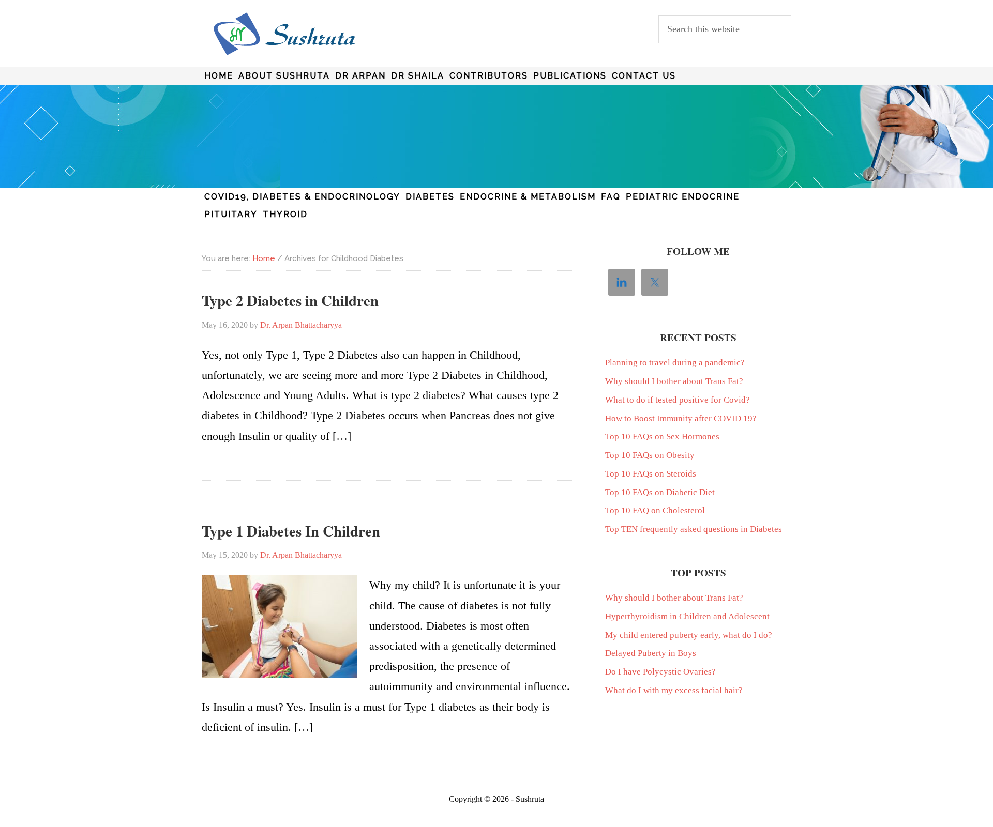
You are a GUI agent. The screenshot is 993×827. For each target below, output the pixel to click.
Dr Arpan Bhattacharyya (284, 34)
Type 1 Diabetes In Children (291, 531)
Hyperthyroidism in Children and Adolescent (687, 616)
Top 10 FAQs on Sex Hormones (662, 436)
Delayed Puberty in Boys (650, 653)
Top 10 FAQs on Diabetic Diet (660, 492)
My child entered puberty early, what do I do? (688, 635)
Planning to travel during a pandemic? (675, 362)
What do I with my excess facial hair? (674, 690)
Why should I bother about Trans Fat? (674, 381)
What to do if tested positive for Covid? (677, 400)
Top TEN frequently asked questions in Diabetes (693, 529)
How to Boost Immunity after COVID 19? (681, 418)
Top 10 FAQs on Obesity (650, 455)
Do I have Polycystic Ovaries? (660, 672)
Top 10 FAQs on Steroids (650, 474)
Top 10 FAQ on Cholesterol (655, 510)
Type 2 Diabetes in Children (290, 300)
